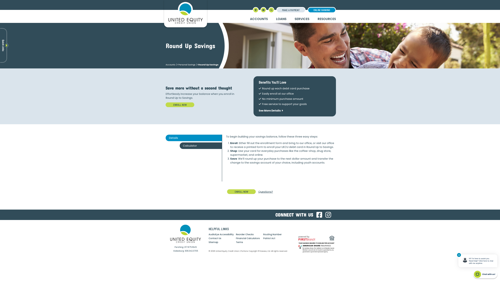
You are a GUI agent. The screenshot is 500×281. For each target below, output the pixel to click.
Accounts (170, 64)
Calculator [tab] (190, 146)
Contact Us (215, 238)
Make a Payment (291, 10)
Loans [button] (281, 19)
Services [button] (302, 19)
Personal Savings (186, 64)
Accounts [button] (259, 19)
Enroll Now (180, 104)
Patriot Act (269, 238)
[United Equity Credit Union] (185, 13)
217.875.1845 (190, 247)
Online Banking (321, 10)
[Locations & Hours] (255, 10)
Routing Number (272, 234)
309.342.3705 (191, 250)
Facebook (319, 215)
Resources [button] (327, 19)
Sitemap (213, 242)
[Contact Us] (263, 10)
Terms (239, 242)
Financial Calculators (248, 238)
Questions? (265, 192)
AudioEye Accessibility (221, 234)
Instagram (328, 215)
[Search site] (271, 10)
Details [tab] (173, 138)
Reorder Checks (245, 234)
